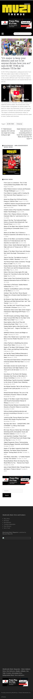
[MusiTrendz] (16, 9)
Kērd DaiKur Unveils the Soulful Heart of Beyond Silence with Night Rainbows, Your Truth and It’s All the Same (16, 368)
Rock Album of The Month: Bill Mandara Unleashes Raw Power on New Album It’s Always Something (15, 376)
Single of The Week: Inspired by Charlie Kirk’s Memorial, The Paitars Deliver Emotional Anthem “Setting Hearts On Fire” (16, 450)
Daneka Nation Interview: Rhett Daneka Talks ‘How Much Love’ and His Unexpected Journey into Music (17, 268)
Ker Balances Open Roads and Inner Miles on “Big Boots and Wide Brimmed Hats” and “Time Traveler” (17, 301)
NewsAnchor (26, 692)
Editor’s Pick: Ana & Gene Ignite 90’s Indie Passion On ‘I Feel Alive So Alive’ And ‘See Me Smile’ (16, 274)
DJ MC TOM (10, 124)
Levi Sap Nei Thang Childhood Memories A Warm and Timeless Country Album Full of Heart (16, 355)
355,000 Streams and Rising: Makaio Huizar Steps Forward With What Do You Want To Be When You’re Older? (17, 318)
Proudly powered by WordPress (9, 692)
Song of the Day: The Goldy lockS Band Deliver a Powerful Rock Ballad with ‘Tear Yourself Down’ (16, 222)
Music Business (7, 526)
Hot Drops (6, 520)
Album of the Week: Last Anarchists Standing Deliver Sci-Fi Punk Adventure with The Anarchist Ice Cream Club (16, 241)
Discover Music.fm (8, 534)
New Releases (7, 522)
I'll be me (19, 124)
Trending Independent (9, 524)
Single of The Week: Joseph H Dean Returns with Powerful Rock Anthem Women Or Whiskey (16, 401)
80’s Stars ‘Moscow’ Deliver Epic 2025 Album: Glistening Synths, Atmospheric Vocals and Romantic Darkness (17, 432)
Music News (7, 518)
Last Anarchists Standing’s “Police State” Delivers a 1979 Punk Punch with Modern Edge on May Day (17, 438)
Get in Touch (7, 528)
